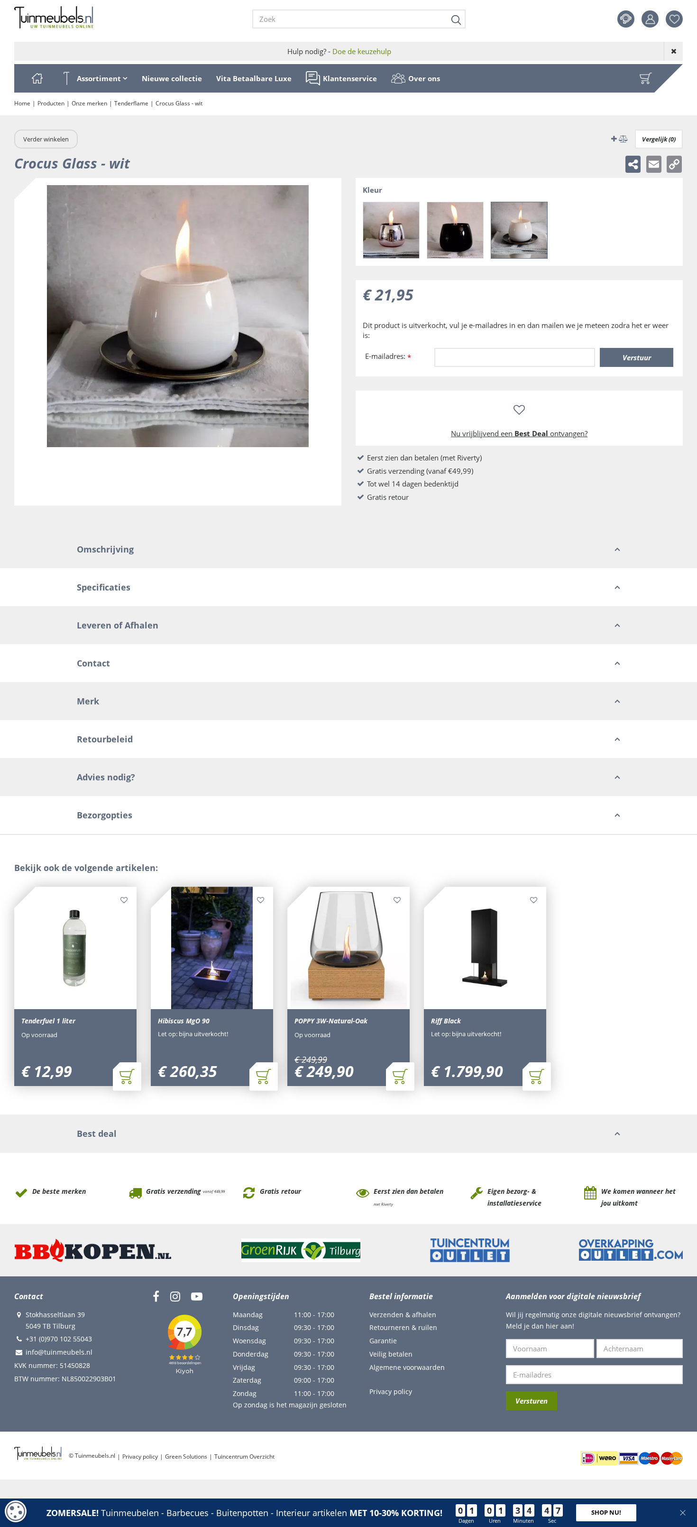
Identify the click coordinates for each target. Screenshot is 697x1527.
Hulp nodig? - (339, 51)
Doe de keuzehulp (361, 51)
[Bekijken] (645, 78)
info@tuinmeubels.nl (59, 1352)
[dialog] (16, 1511)
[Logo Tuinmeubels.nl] (53, 17)
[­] (156, 1296)
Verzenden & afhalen (402, 1314)
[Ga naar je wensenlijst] (678, 19)
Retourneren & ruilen (403, 1327)
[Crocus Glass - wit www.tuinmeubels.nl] (177, 341)
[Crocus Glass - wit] (519, 230)
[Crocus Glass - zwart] (455, 230)
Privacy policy (390, 1391)
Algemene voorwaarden (407, 1367)
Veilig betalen (391, 1353)
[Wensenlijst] (674, 19)
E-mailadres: (388, 356)
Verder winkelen (46, 139)
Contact (625, 19)
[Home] (37, 78)
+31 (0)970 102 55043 (59, 1338)
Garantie (383, 1340)
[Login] (650, 19)
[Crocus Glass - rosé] (391, 230)
